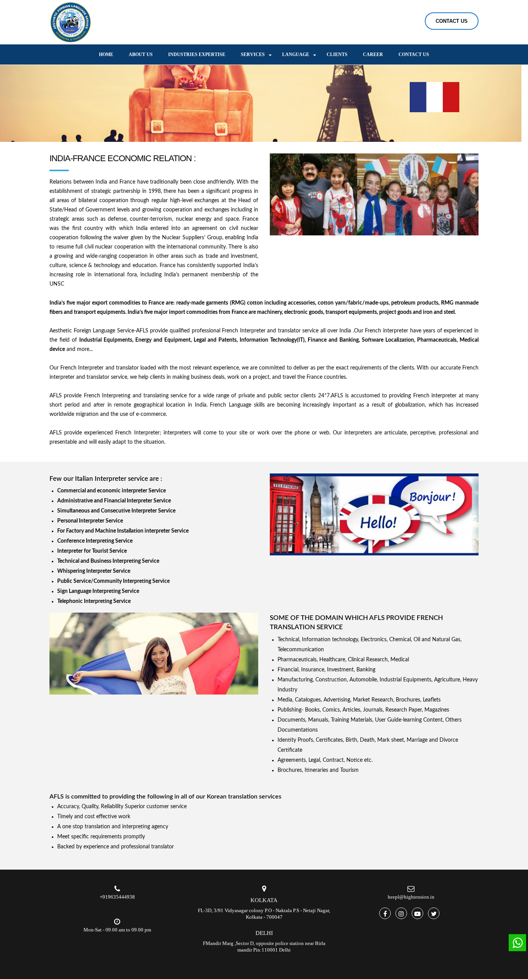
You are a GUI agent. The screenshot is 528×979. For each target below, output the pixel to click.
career (373, 54)
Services (253, 54)
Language (295, 54)
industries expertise (196, 54)
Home (106, 54)
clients (337, 54)
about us (141, 54)
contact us (414, 54)
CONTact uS (452, 21)
